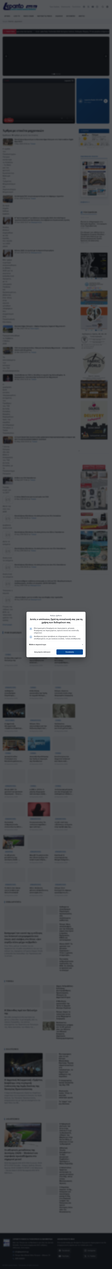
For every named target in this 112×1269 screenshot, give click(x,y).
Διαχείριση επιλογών (42, 652)
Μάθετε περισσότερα (37, 644)
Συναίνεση (70, 652)
